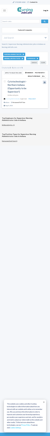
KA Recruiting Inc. (13, 95)
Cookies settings (15, 428)
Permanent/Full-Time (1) (9, 141)
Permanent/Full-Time (18, 102)
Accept (43, 402)
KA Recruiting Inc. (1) (8, 125)
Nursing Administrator (13, 99)
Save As (34, 62)
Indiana (7, 102)
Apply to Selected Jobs (13, 73)
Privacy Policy (25, 425)
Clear (43, 62)
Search (44, 21)
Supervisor (23, 99)
